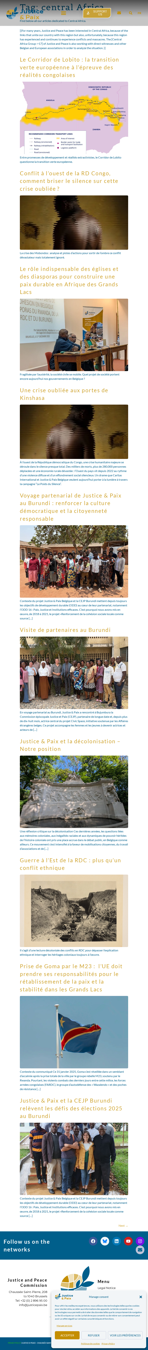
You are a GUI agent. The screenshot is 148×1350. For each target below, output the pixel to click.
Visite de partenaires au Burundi (65, 629)
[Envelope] (140, 1249)
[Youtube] (128, 1241)
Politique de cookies (90, 1343)
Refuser (94, 1335)
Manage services (64, 1325)
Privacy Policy (108, 1343)
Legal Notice (107, 1288)
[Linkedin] (116, 1241)
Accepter (67, 1335)
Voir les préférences (125, 1335)
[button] (141, 1297)
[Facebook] (93, 1241)
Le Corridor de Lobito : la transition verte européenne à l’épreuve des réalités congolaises (69, 67)
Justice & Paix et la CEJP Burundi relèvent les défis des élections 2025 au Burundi (71, 1108)
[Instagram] (140, 1241)
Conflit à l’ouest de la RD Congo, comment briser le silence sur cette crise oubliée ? (69, 181)
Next (123, 1225)
